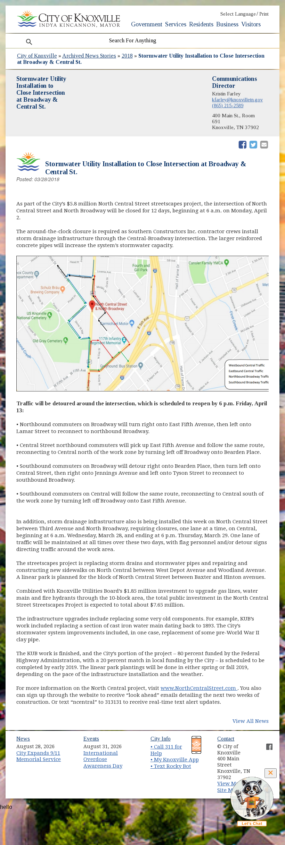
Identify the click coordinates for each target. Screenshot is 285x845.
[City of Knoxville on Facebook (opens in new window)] (265, 744)
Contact (225, 739)
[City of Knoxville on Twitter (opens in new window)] (265, 752)
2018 (127, 56)
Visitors (251, 24)
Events (91, 739)
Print (264, 14)
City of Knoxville (37, 56)
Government (146, 24)
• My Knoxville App (174, 760)
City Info (160, 739)
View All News (251, 721)
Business (227, 24)
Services (175, 24)
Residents (201, 24)
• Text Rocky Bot (170, 766)
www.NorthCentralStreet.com (199, 688)
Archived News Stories (89, 56)
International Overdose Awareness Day (102, 759)
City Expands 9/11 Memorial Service (38, 756)
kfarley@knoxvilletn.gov (237, 99)
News (23, 739)
